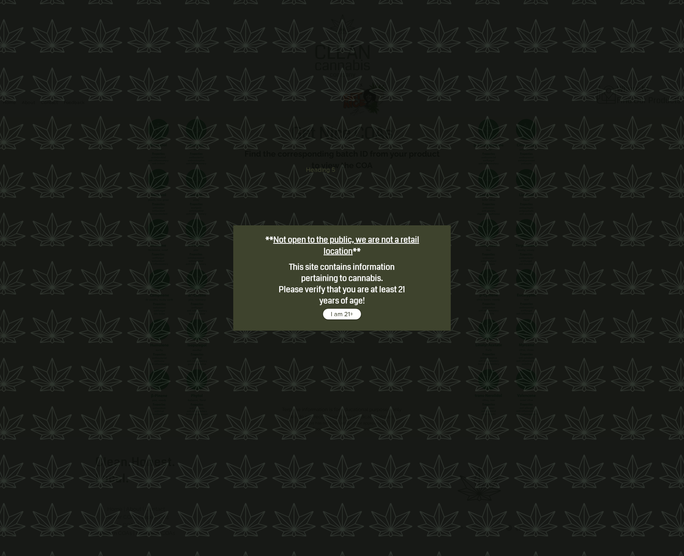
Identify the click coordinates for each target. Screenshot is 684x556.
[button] (342, 314)
